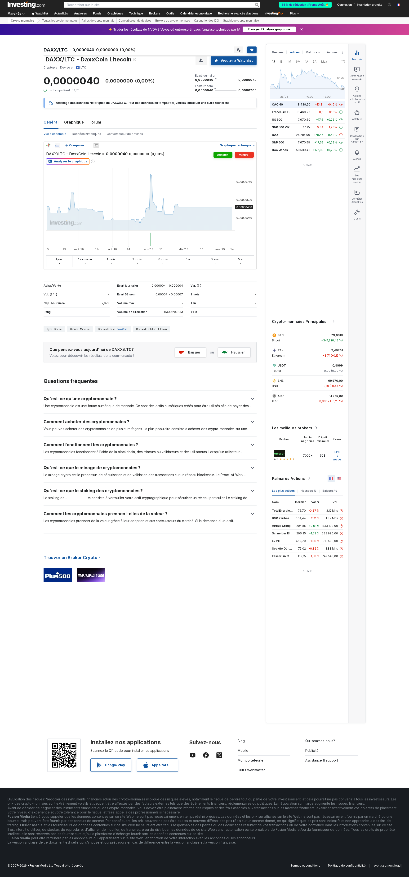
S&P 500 (278, 142)
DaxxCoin (122, 329)
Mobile (243, 750)
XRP (281, 396)
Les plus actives (283, 490)
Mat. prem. (313, 52)
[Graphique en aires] (57, 145)
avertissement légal (387, 865)
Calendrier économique (196, 13)
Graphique (74, 122)
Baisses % (329, 490)
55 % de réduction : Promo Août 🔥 (305, 4)
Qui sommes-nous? (320, 741)
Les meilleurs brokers (292, 428)
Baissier (194, 352)
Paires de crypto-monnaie (98, 20)
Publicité (312, 750)
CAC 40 (277, 104)
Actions (332, 52)
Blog (241, 741)
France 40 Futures (285, 112)
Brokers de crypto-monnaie (172, 20)
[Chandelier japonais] (48, 145)
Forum (95, 122)
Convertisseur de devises (135, 20)
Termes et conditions (305, 865)
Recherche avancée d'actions (238, 13)
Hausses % (308, 490)
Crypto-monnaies (22, 20)
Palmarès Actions (288, 478)
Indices (294, 52)
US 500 (277, 119)
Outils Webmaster (251, 770)
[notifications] (389, 4)
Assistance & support (321, 760)
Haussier (238, 352)
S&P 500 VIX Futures (286, 127)
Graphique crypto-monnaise (241, 20)
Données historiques (86, 134)
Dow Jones (280, 150)
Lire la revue (337, 455)
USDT (282, 365)
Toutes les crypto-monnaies (59, 20)
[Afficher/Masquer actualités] (96, 145)
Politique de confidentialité (347, 865)
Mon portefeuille (250, 760)
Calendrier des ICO (206, 20)
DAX (275, 135)
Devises (278, 52)
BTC (281, 335)
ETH (281, 350)
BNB (281, 380)
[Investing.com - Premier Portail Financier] (26, 4)
